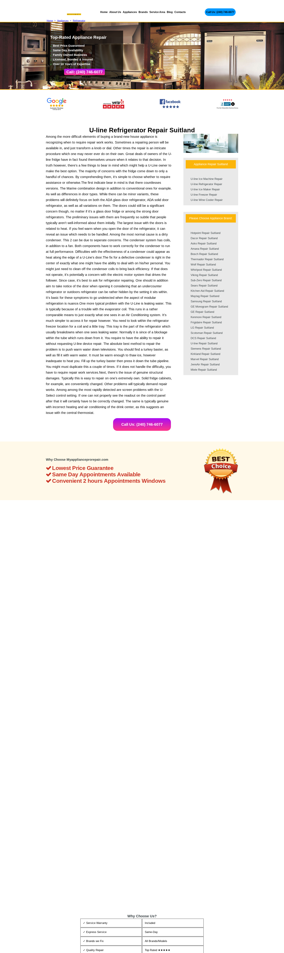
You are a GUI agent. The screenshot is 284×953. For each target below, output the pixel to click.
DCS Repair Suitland (203, 338)
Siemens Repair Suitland (206, 348)
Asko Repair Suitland (203, 243)
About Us (115, 12)
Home (104, 12)
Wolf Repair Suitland (203, 264)
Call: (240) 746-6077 (84, 72)
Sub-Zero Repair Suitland (206, 280)
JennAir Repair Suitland (205, 364)
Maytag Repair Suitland (205, 296)
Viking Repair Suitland (204, 275)
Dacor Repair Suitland (204, 238)
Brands (143, 12)
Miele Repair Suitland (204, 369)
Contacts (180, 12)
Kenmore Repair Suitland (206, 317)
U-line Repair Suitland (204, 343)
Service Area (157, 12)
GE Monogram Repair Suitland (209, 306)
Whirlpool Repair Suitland (206, 269)
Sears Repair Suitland (204, 285)
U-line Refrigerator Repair (206, 184)
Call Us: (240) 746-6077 (220, 12)
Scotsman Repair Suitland (207, 332)
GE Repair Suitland (202, 311)
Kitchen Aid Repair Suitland (207, 290)
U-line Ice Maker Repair (205, 189)
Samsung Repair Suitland (206, 301)
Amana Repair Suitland (205, 248)
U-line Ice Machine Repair (207, 178)
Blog (170, 12)
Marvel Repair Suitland (205, 359)
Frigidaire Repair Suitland (206, 322)
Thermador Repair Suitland (207, 259)
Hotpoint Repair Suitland (205, 233)
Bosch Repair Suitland (204, 254)
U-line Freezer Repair (204, 194)
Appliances (130, 12)
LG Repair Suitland (202, 327)
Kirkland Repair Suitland (205, 354)
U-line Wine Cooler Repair (207, 200)
